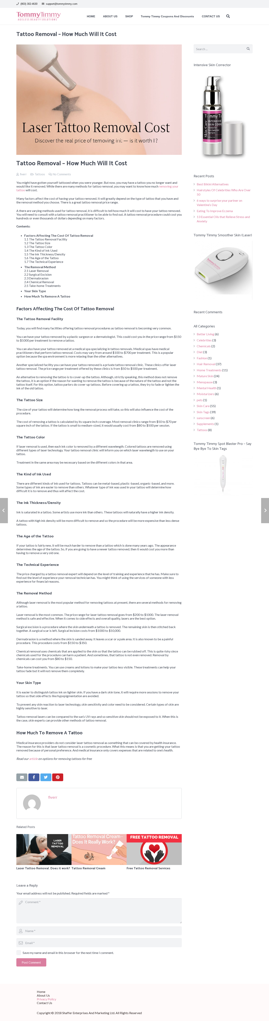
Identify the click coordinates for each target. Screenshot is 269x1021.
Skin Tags (203, 412)
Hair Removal (206, 364)
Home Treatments (209, 370)
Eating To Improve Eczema (215, 211)
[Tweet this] (45, 777)
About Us (43, 995)
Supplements (205, 424)
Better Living (205, 334)
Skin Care (203, 406)
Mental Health (206, 388)
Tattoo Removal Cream (88, 868)
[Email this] (21, 777)
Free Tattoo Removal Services (148, 868)
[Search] (228, 16)
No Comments (62, 174)
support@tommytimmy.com (61, 3)
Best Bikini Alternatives (213, 184)
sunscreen (203, 418)
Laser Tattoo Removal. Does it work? (43, 868)
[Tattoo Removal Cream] (99, 849)
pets (200, 400)
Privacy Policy (46, 999)
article (33, 758)
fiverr (23, 174)
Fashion (202, 358)
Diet (200, 352)
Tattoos (40, 174)
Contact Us (44, 1003)
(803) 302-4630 (28, 3)
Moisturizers (205, 394)
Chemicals (204, 346)
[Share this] (33, 777)
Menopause (205, 382)
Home (41, 991)
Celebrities (204, 340)
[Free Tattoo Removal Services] (154, 849)
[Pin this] (57, 777)
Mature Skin (205, 376)
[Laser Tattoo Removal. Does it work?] (43, 849)
